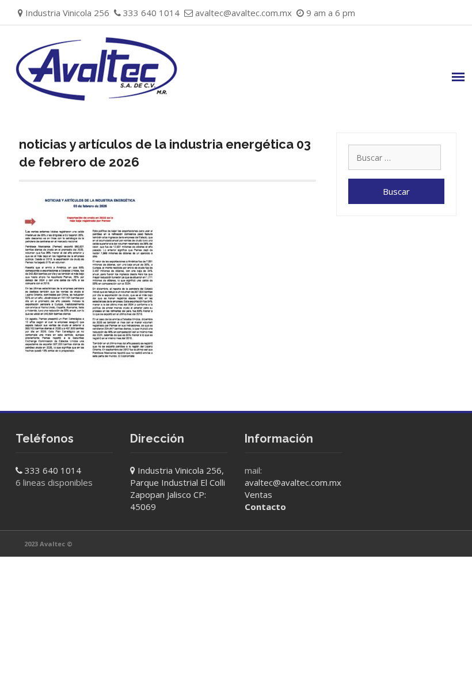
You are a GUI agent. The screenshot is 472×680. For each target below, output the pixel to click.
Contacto (265, 506)
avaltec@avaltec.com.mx (243, 12)
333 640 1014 (53, 470)
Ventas (258, 494)
